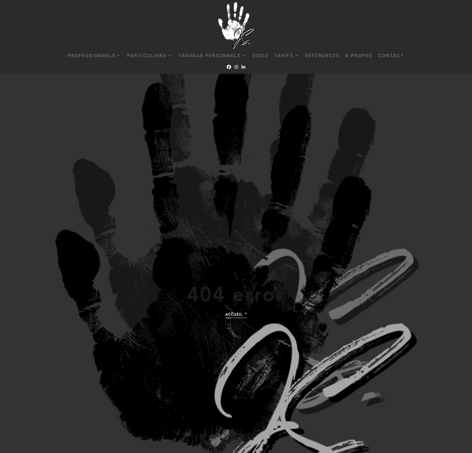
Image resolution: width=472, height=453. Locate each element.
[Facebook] (229, 67)
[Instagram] (236, 67)
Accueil (234, 314)
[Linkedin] (243, 67)
